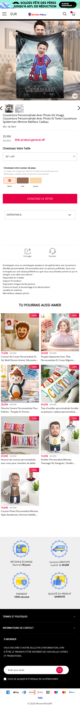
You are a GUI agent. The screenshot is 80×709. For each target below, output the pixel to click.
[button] (8, 65)
